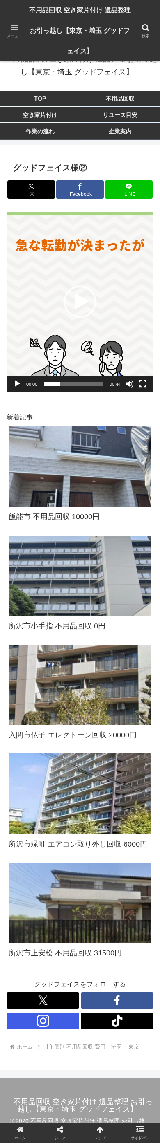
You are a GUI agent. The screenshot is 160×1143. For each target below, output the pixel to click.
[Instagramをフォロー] (43, 1021)
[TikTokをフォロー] (117, 1021)
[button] (80, 301)
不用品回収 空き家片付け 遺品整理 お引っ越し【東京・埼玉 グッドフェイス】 (80, 30)
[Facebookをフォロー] (117, 1000)
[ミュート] (130, 384)
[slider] (73, 384)
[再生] (17, 384)
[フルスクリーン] (143, 384)
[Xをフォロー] (43, 1000)
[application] (80, 302)
